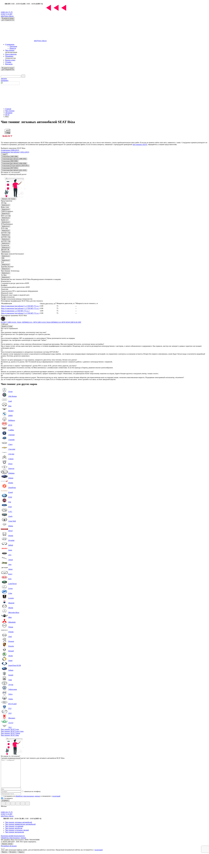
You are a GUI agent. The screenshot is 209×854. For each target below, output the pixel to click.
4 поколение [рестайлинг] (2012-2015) (15, 152)
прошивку (4, 79)
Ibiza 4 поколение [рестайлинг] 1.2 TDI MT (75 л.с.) (20, 306)
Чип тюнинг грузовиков (14, 826)
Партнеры (13, 46)
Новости (13, 48)
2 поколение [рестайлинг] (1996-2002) (14, 159)
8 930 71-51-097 (6, 14)
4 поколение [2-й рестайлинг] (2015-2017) (15, 166)
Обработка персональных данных (13, 838)
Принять (4, 852)
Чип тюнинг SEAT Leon (10, 729)
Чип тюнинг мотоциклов (14, 832)
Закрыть (21, 852)
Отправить (5, 800)
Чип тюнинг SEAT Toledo (10, 733)
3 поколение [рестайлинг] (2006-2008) (14, 163)
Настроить (12, 852)
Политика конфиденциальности (13, 836)
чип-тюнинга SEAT (140, 144)
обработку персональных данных (27, 796)
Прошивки (9, 56)
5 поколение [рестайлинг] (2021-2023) (14, 170)
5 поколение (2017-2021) (10, 168)
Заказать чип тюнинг (8, 199)
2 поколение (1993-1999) (10, 156)
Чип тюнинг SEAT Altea (10, 735)
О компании (9, 44)
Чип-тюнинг (10, 50)
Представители (11, 54)
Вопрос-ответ (10, 60)
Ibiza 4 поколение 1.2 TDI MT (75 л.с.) (15, 311)
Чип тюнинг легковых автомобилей (18, 822)
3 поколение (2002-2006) (10, 161)
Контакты (9, 64)
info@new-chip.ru (7, 16)
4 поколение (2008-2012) (10, 150)
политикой (56, 796)
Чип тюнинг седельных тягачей (17, 830)
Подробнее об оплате (9, 846)
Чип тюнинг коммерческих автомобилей (20, 824)
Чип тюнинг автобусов (13, 828)
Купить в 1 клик (7, 326)
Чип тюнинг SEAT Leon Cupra (12, 731)
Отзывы (8, 62)
